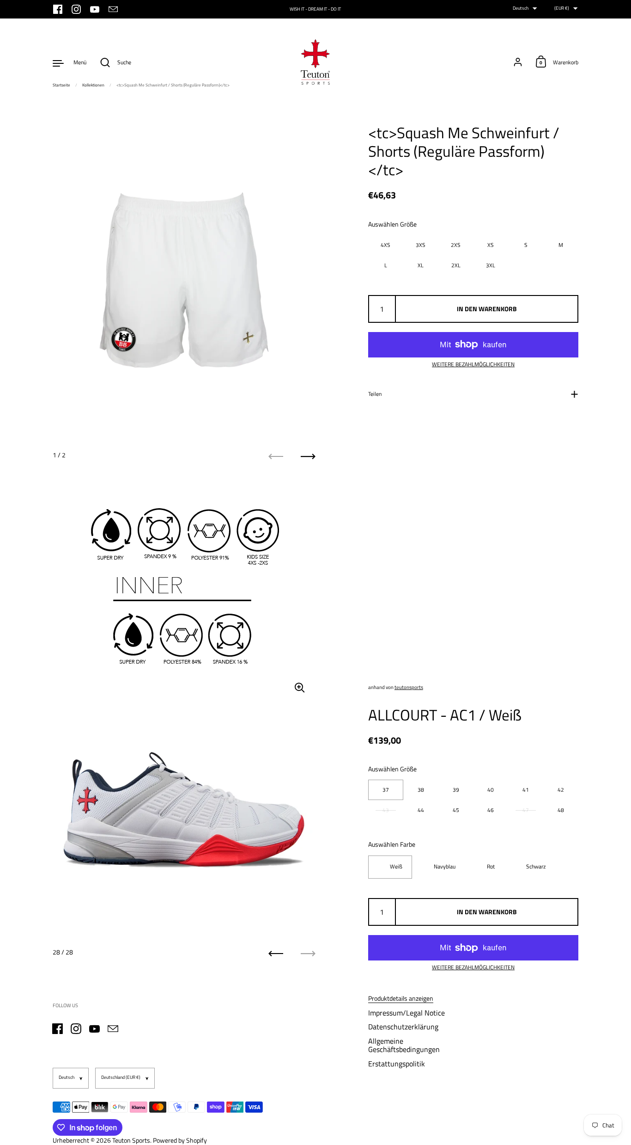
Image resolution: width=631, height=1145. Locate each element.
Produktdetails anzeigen (400, 998)
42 (561, 789)
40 (490, 789)
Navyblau (444, 866)
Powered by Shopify (180, 1140)
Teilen (375, 393)
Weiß (396, 866)
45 (456, 810)
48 (561, 810)
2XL (456, 264)
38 (421, 789)
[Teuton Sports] (315, 62)
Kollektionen (93, 84)
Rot (491, 866)
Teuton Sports (131, 1140)
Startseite (61, 84)
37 (385, 789)
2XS (456, 244)
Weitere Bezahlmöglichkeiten (473, 365)
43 (385, 810)
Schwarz (536, 866)
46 (490, 810)
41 (525, 789)
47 (525, 810)
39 (456, 789)
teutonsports (408, 687)
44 (421, 810)
